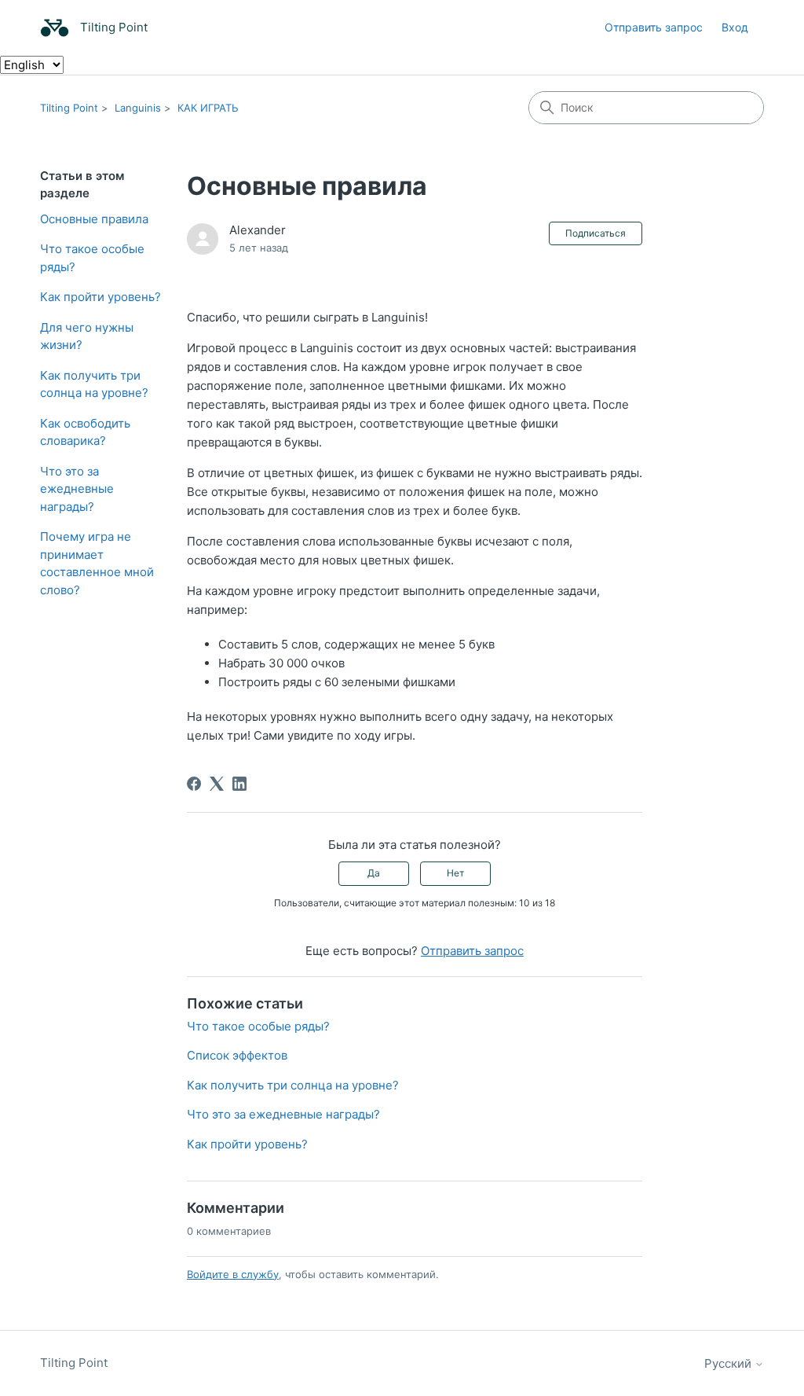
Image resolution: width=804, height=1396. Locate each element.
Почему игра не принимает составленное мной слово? (97, 563)
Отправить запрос (654, 27)
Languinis (138, 107)
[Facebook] (194, 784)
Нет (455, 873)
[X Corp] (217, 784)
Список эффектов (237, 1055)
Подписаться (595, 233)
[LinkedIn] (239, 784)
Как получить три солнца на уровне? (94, 384)
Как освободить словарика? (85, 432)
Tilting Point (69, 107)
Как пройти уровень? (100, 296)
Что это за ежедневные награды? (77, 489)
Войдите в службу (233, 1274)
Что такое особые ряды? (92, 257)
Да (373, 873)
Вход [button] (735, 27)
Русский (729, 1363)
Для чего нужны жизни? (86, 336)
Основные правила (94, 218)
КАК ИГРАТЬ (208, 107)
